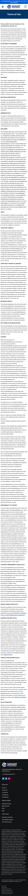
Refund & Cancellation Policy (7, 890)
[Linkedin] (3, 778)
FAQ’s (3, 808)
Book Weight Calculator (7, 819)
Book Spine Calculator (7, 817)
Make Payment (5, 806)
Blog (3, 810)
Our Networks (5, 797)
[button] (2, 7)
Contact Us (4, 790)
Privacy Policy (4, 887)
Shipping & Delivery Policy (6, 888)
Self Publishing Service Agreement (15, 615)
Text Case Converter (7, 822)
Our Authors (5, 792)
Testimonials (5, 794)
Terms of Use (4, 885)
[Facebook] (6, 778)
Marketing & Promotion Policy (7, 891)
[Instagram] (9, 778)
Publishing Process (6, 803)
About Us (4, 787)
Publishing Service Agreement (7, 893)
